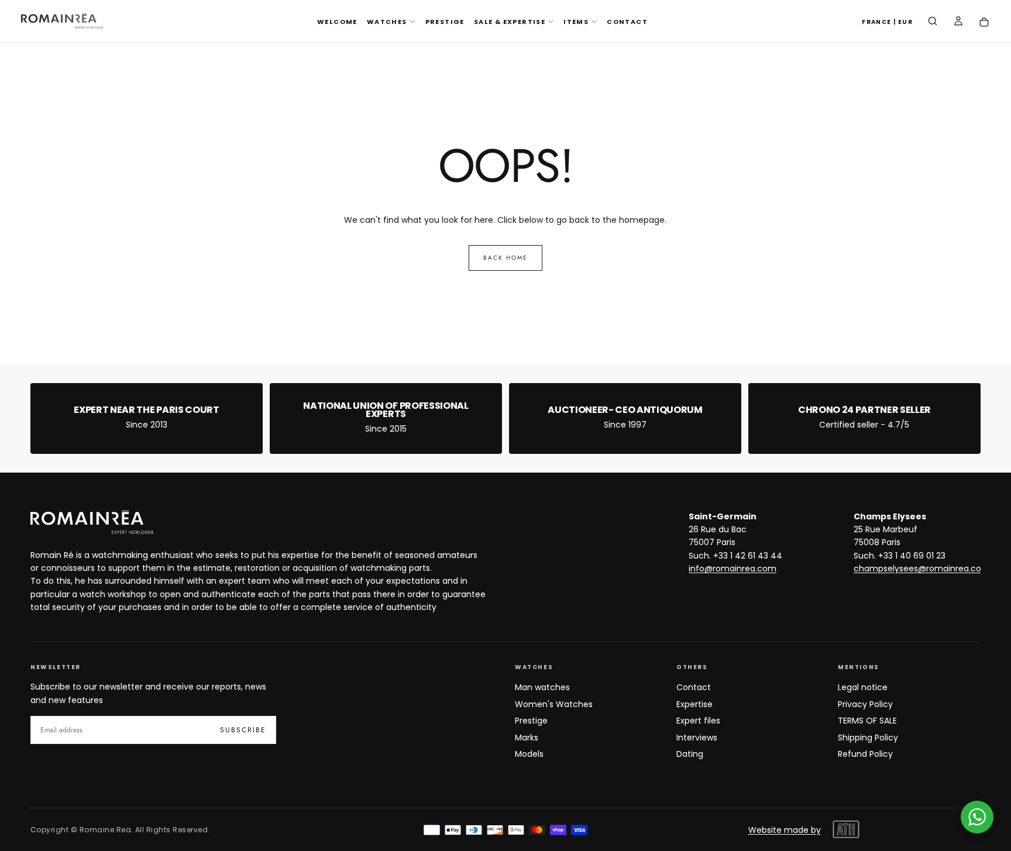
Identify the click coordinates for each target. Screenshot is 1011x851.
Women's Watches (554, 704)
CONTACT (627, 21)
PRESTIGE (445, 21)
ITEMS (576, 21)
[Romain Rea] (91, 522)
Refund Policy (865, 754)
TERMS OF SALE (867, 720)
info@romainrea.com (732, 568)
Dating (689, 754)
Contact (693, 687)
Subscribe (243, 730)
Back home (505, 257)
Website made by (784, 830)
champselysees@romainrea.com (922, 568)
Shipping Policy (868, 737)
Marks (526, 737)
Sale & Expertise (509, 21)
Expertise (694, 704)
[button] (887, 22)
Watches (387, 21)
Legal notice (863, 687)
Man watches (542, 687)
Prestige (531, 720)
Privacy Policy (865, 704)
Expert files (698, 720)
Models (529, 754)
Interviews (696, 737)
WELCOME (337, 21)
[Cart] (984, 22)
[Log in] (958, 22)
